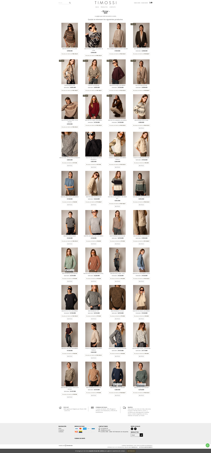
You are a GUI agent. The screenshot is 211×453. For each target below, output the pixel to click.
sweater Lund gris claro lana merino (93, 236)
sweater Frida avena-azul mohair (117, 348)
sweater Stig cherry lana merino (93, 120)
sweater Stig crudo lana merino (141, 311)
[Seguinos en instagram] (132, 429)
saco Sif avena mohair (141, 85)
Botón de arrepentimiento (145, 447)
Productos (104, 7)
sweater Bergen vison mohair (117, 236)
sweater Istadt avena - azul (117, 273)
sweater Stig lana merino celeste (141, 273)
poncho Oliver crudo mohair (141, 157)
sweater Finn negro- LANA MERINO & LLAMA (93, 49)
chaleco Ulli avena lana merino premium (93, 349)
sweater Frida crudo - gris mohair (141, 348)
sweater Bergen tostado (117, 311)
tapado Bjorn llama (69, 85)
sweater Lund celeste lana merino (70, 197)
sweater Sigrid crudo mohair (93, 197)
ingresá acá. (135, 447)
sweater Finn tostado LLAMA (69, 48)
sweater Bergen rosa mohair (93, 387)
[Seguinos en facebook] (135, 429)
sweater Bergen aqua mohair (69, 273)
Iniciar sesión (144, 2)
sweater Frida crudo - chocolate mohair (70, 388)
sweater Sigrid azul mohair (117, 387)
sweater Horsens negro (69, 236)
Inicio (97, 7)
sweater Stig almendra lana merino (117, 120)
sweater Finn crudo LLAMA (141, 120)
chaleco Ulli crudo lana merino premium (117, 158)
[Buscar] (69, 2)
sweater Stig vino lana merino (117, 85)
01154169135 (104, 428)
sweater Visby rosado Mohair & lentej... (93, 273)
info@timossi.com (105, 430)
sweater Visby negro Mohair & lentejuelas (93, 158)
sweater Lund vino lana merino (69, 348)
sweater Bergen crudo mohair (141, 236)
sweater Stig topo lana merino (69, 311)
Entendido (131, 451)
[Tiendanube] (66, 446)
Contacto (112, 7)
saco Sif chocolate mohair (141, 48)
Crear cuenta (137, 2)
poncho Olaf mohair (93, 85)
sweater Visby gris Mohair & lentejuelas (69, 157)
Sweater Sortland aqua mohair (141, 197)
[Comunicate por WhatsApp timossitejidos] (207, 445)
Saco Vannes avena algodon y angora (117, 48)
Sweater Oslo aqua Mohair (141, 387)
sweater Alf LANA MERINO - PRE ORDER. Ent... (117, 197)
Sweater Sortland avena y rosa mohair (69, 121)
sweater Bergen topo (93, 311)
